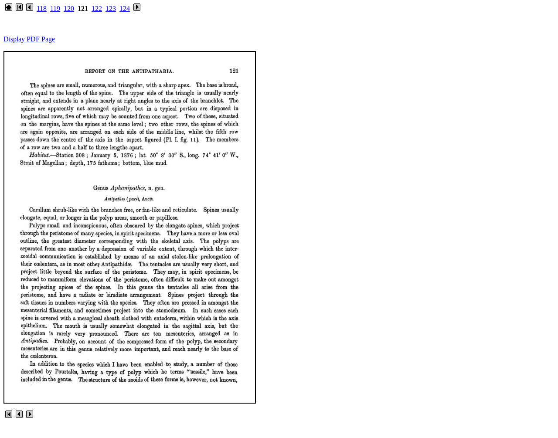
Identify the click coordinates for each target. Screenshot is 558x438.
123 (110, 8)
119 (55, 8)
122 (97, 8)
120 (69, 8)
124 (124, 8)
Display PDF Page (29, 39)
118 (42, 8)
